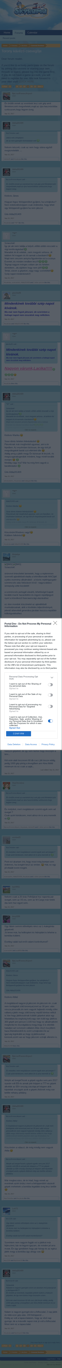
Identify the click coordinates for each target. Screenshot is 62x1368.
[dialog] (31, 684)
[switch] (50, 684)
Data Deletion (14, 744)
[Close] (56, 624)
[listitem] (31, 678)
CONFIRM (18, 733)
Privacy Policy (48, 744)
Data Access (31, 744)
